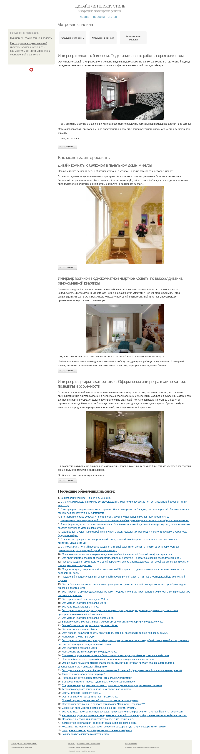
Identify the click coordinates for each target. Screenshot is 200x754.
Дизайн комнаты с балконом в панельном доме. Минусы (105, 165)
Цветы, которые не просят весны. (81, 692)
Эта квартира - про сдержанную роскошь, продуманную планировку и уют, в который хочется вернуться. (122, 711)
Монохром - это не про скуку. (78, 636)
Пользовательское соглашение (88, 743)
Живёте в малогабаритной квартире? (83, 674)
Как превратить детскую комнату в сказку (85, 734)
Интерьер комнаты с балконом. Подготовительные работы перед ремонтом (120, 55)
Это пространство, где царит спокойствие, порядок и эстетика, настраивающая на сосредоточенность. (121, 558)
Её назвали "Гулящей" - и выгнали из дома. (85, 498)
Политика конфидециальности (79, 747)
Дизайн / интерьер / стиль (100, 6)
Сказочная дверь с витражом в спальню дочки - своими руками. (99, 707)
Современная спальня (133, 37)
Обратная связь (131, 743)
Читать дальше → (67, 147)
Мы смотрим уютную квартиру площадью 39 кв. (89, 651)
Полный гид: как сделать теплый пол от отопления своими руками (100, 700)
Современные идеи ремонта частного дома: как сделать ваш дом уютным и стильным (112, 685)
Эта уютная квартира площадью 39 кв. (84, 603)
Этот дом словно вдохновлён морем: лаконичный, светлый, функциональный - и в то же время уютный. (122, 670)
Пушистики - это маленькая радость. (31, 38)
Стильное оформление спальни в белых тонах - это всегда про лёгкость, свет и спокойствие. (115, 655)
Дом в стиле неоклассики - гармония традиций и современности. (99, 722)
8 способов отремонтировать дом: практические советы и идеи (98, 681)
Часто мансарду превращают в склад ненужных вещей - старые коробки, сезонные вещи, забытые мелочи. (124, 715)
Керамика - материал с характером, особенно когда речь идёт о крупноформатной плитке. (114, 726)
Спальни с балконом (72, 37)
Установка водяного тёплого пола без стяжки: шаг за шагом (96, 689)
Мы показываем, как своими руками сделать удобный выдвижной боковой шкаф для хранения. (117, 554)
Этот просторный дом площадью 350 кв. (85, 599)
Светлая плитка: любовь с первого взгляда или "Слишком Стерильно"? (103, 704)
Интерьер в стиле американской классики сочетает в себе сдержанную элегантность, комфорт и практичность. (124, 520)
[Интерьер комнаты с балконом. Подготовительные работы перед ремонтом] (125, 96)
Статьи (112, 16)
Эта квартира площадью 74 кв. (80, 629)
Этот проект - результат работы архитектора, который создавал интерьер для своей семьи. (115, 633)
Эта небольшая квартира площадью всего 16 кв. (90, 625)
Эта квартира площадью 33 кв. (80, 648)
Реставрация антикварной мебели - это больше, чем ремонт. (97, 678)
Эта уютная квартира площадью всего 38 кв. (88, 618)
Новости (99, 16)
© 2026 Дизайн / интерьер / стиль (24, 743)
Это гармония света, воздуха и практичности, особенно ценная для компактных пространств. (114, 516)
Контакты (71, 743)
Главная (84, 16)
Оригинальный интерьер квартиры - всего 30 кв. (90, 696)
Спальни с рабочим (103, 37)
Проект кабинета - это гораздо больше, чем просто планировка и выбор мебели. (108, 659)
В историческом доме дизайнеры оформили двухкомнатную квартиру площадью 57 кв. (112, 621)
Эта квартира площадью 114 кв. (80, 606)
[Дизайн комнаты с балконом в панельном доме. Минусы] (125, 225)
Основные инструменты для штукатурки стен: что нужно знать (98, 719)
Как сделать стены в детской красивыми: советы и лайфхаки (97, 730)
